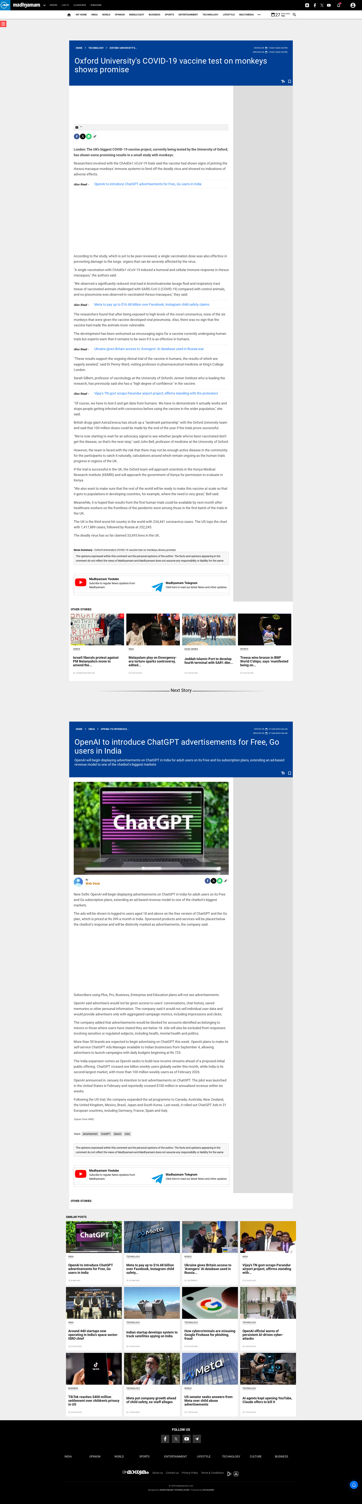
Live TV (65, 5)
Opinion (120, 14)
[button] (5, 5)
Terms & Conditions (212, 1472)
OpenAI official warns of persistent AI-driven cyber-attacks (262, 1334)
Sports (169, 14)
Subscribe (95, 5)
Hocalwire (208, 1490)
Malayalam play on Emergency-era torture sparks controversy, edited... (153, 661)
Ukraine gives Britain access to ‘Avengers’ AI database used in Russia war (149, 349)
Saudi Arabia (191, 649)
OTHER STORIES (81, 609)
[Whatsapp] (89, 136)
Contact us (172, 1472)
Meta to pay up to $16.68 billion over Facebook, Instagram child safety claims (151, 304)
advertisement (90, 1134)
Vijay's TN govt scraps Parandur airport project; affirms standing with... (266, 1269)
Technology (210, 14)
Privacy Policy (190, 1472)
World (106, 14)
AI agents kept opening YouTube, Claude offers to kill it (267, 1400)
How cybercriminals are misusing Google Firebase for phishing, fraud (209, 1334)
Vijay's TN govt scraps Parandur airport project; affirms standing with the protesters (156, 393)
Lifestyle (229, 14)
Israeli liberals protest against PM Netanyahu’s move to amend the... (96, 661)
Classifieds (80, 5)
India (94, 14)
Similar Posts (76, 1217)
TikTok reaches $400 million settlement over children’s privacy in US (93, 1400)
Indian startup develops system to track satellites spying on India (152, 1334)
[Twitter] (83, 136)
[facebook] (77, 136)
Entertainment (188, 14)
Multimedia (246, 14)
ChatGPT (105, 1134)
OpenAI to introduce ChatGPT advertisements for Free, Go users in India (147, 184)
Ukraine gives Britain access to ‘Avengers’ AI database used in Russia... (207, 1269)
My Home (81, 14)
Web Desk (93, 883)
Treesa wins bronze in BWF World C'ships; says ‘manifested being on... (264, 661)
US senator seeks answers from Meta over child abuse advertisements (208, 1400)
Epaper (53, 5)
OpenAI (117, 1134)
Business (154, 14)
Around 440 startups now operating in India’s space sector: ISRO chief (93, 1334)
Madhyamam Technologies (174, 1490)
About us (157, 1472)
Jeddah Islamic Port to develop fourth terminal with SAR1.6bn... (208, 661)
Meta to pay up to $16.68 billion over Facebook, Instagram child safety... (150, 1269)
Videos (76, 649)
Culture (256, 1456)
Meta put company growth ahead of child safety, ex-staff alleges (151, 1400)
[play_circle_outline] (97, 629)
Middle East (136, 14)
